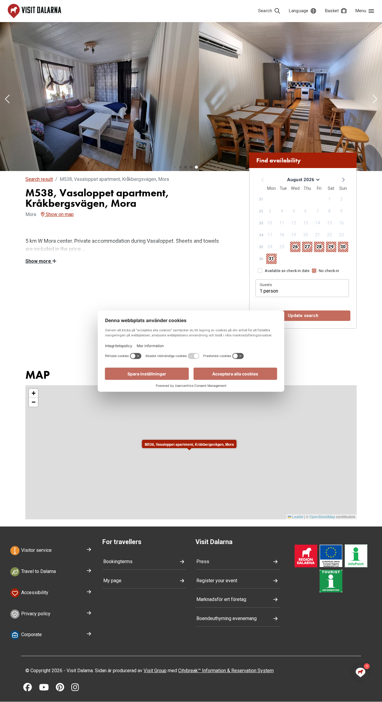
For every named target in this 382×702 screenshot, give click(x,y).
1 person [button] (269, 291)
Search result (39, 179)
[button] (7, 99)
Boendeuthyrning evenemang (226, 618)
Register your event (216, 580)
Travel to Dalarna (38, 571)
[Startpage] (34, 11)
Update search (303, 315)
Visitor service (36, 550)
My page (112, 580)
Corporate (31, 635)
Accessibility (34, 592)
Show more (38, 261)
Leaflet (297, 516)
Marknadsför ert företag (221, 599)
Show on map (59, 214)
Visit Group (155, 670)
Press (202, 561)
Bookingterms (118, 561)
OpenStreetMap (322, 516)
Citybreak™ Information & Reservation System (226, 670)
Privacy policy (35, 613)
